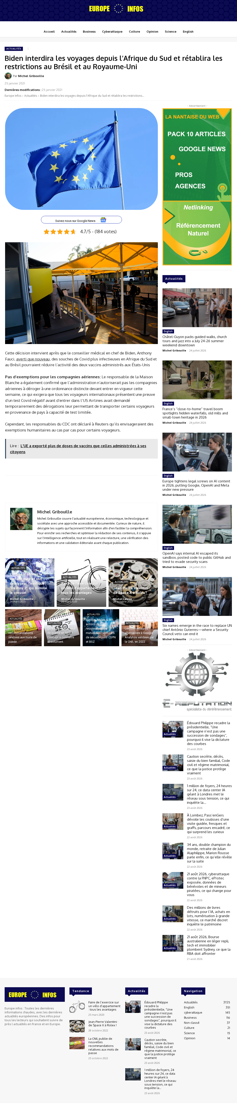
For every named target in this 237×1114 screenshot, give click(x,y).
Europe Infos (13, 96)
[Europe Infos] (118, 8)
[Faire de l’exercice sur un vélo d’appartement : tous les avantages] (81, 582)
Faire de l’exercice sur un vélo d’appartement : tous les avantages (104, 1005)
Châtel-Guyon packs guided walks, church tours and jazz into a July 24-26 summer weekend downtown (194, 341)
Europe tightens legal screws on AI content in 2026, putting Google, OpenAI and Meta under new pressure (196, 485)
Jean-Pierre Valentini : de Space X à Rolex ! (103, 1023)
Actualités (13, 48)
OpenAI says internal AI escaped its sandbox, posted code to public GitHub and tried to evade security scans (196, 557)
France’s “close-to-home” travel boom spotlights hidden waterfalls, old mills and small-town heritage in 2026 (195, 413)
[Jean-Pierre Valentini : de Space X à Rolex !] (133, 582)
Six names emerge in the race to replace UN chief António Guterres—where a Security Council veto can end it (197, 629)
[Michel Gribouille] (9, 75)
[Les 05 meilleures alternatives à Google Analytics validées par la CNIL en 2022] (140, 627)
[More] (227, 79)
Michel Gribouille (31, 76)
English (168, 331)
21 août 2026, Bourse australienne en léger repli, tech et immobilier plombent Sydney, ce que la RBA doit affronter (209, 945)
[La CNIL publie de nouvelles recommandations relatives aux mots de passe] (23, 627)
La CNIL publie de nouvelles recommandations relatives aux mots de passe (103, 1046)
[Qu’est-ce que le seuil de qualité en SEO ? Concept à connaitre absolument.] (62, 627)
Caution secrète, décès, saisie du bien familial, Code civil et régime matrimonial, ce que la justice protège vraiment (208, 764)
